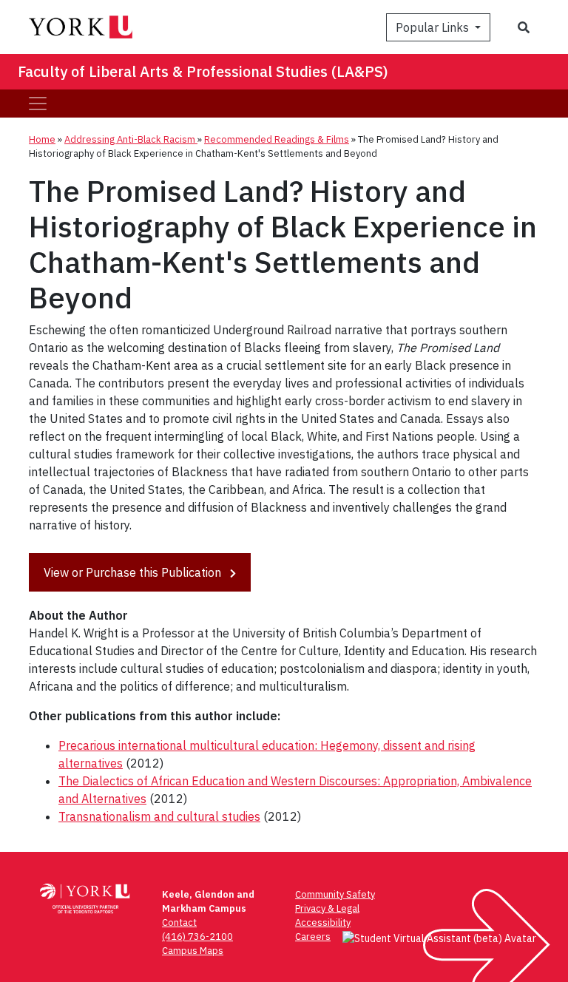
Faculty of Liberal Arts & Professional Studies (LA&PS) (203, 71)
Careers (313, 936)
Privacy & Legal (327, 908)
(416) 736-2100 (197, 936)
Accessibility (323, 922)
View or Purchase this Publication (134, 572)
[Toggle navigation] (38, 103)
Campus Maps (192, 950)
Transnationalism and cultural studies (159, 816)
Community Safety (335, 894)
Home (42, 139)
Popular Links (434, 27)
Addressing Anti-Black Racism (130, 139)
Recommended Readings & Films (276, 139)
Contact (179, 922)
